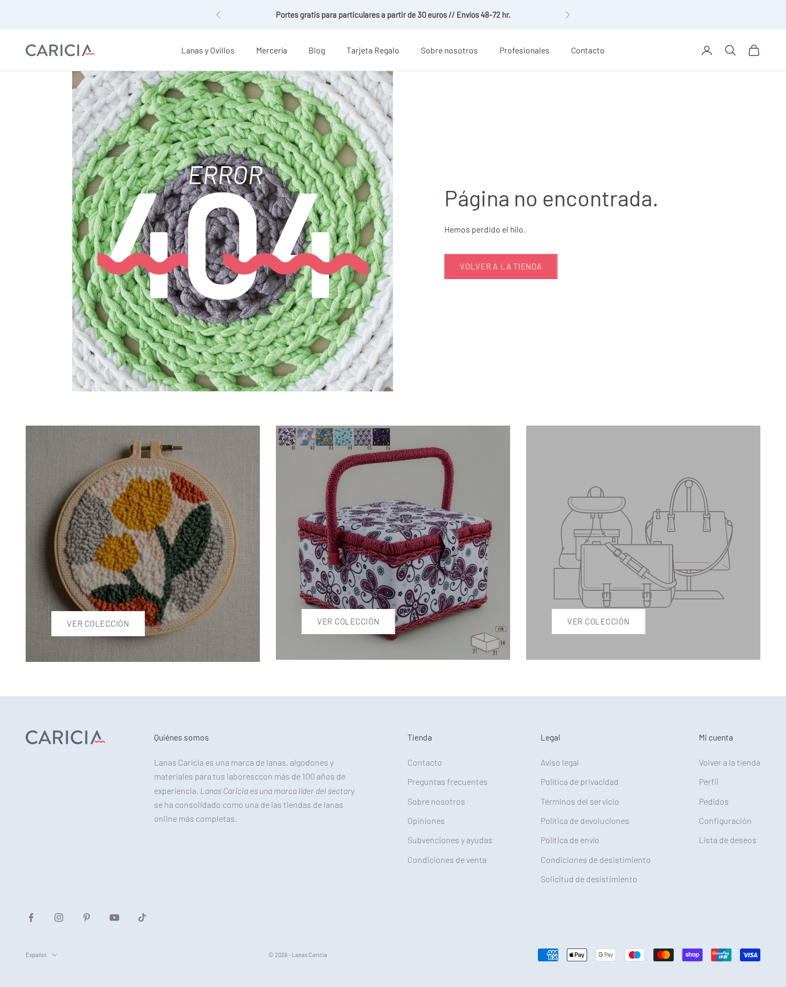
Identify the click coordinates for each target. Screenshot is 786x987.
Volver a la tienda (501, 266)
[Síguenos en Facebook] (31, 917)
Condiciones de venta (447, 859)
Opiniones (426, 820)
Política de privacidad (580, 781)
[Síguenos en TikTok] (142, 917)
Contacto (588, 49)
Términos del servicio (580, 801)
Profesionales (524, 49)
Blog (317, 49)
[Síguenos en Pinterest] (86, 917)
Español (36, 954)
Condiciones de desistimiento (596, 859)
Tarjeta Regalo (372, 49)
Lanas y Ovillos (208, 49)
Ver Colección (98, 623)
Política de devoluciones (585, 820)
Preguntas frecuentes (447, 781)
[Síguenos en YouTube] (114, 917)
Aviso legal (560, 762)
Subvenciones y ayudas (449, 840)
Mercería (271, 49)
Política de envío (570, 840)
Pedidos (714, 801)
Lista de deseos (728, 840)
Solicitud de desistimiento (589, 879)
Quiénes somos (181, 737)
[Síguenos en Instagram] (58, 917)
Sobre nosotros (449, 49)
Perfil (709, 781)
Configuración (725, 820)
